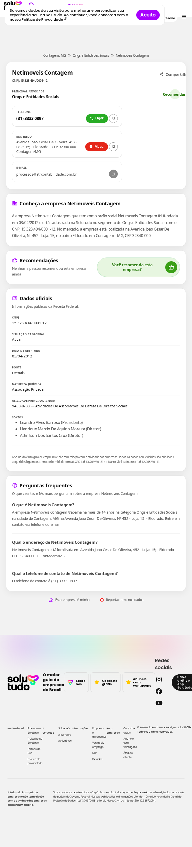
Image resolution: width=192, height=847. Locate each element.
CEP (94, 753)
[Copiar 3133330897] (113, 118)
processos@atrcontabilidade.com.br (46, 174)
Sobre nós (64, 728)
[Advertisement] (96, 32)
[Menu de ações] (184, 16)
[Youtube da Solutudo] (162, 703)
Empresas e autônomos (99, 733)
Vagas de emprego (98, 745)
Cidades (97, 759)
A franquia (64, 735)
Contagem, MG (54, 55)
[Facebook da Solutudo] (162, 691)
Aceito (148, 14)
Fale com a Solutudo (34, 730)
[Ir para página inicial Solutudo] (23, 682)
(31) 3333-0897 (30, 118)
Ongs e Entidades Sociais (91, 55)
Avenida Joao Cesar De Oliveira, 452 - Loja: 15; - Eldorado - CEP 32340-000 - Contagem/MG (47, 147)
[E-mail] (113, 174)
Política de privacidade (35, 761)
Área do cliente (128, 755)
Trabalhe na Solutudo (35, 741)
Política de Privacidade (43, 19)
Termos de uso (34, 751)
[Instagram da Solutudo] (162, 679)
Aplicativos (65, 741)
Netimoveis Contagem (132, 55)
